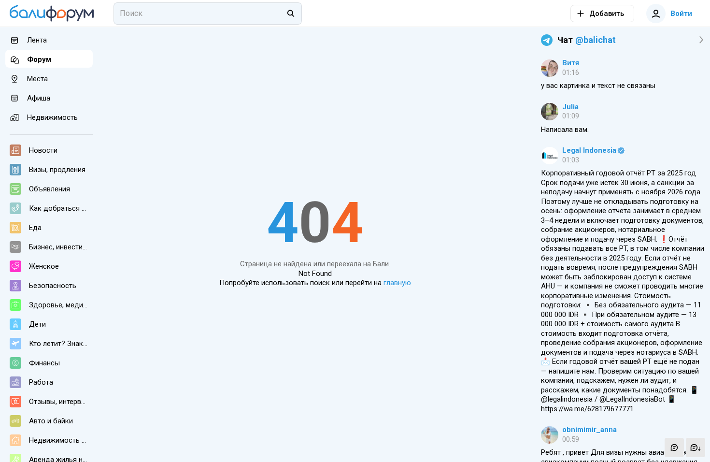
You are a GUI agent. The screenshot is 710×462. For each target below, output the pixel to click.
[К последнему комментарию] (695, 447)
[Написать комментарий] (674, 447)
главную (397, 282)
